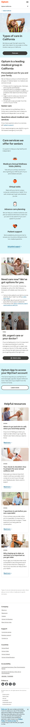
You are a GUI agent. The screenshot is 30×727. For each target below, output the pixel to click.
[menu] (27, 2)
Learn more (15, 388)
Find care (15, 53)
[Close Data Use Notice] (28, 709)
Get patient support (14, 246)
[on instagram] (14, 684)
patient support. (9, 125)
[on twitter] (10, 684)
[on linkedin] (2, 684)
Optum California (6, 6)
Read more (7, 442)
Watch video (17, 358)
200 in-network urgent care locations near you (15, 304)
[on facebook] (6, 684)
